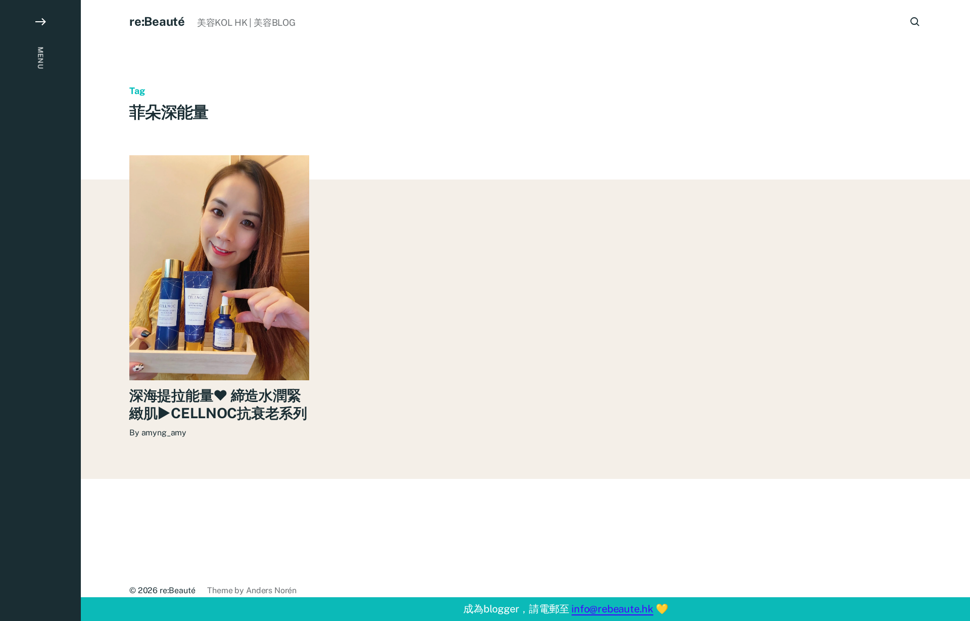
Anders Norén (271, 590)
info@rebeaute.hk (612, 609)
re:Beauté (157, 21)
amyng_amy (164, 432)
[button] (40, 310)
